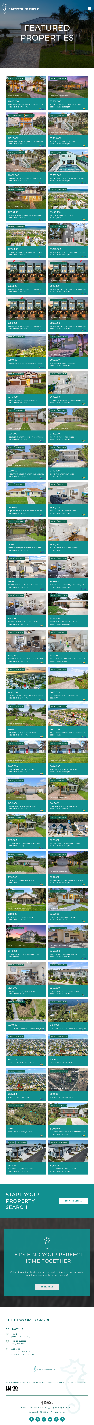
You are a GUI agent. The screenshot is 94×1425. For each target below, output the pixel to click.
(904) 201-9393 (18, 1344)
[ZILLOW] (56, 1419)
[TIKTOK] (44, 1419)
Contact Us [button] (47, 1287)
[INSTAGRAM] (37, 1419)
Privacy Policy (57, 1412)
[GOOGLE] (62, 1419)
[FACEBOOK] (31, 1419)
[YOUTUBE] (50, 1419)
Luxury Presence (64, 1407)
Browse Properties (75, 1201)
